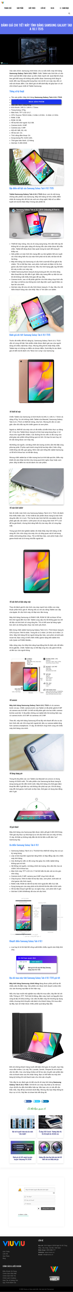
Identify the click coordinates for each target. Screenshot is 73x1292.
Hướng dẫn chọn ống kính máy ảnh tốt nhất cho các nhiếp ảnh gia (50, 1158)
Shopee (48, 1069)
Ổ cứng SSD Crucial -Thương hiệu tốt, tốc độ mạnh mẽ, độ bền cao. (50, 1132)
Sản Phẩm (20, 8)
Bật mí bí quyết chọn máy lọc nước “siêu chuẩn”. (22, 1132)
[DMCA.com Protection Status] (54, 1280)
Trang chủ (7, 8)
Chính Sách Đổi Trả (9, 1276)
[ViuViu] (3, 2)
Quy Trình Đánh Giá (9, 1282)
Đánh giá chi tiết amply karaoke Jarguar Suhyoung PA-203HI (22, 1158)
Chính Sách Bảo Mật (9, 1273)
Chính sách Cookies (9, 1278)
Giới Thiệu (32, 8)
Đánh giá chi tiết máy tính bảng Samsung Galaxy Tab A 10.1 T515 (39, 968)
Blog (52, 8)
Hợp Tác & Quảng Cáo (10, 1280)
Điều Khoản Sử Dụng (10, 1271)
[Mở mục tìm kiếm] (69, 13)
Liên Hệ (43, 8)
